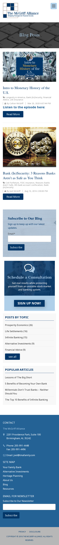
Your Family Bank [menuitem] (12, 467)
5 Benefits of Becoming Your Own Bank (26, 383)
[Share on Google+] (38, 78)
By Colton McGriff (14, 103)
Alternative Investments (19, 343)
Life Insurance (16, 99)
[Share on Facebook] (21, 78)
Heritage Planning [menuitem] (13, 475)
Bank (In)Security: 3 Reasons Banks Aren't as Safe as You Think (29, 175)
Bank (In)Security (34, 97)
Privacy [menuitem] (22, 532)
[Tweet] (27, 78)
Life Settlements (16, 331)
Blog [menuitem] (5, 484)
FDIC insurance (27, 182)
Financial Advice (15, 349)
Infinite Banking (16, 337)
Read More (13, 114)
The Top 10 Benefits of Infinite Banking (26, 399)
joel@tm (17, 455)
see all (12, 356)
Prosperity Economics (19, 325)
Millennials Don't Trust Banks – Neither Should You (26, 391)
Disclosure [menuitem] (35, 532)
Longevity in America (15, 97)
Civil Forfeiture (12, 182)
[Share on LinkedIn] (32, 78)
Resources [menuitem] (8, 488)
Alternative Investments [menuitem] (16, 471)
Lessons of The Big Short (18, 377)
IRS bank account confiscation (28, 185)
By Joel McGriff (13, 191)
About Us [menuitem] (8, 480)
